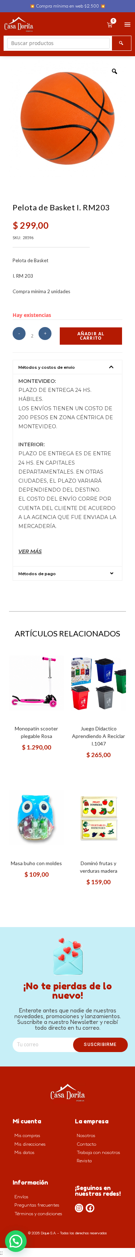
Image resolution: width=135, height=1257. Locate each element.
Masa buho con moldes (36, 863)
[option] (67, 118)
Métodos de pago (37, 573)
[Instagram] (79, 1208)
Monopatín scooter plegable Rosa (36, 732)
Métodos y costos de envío (46, 367)
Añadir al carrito (91, 336)
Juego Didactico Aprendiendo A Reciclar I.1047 (98, 736)
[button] (67, 367)
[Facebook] (90, 1208)
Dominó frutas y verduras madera (98, 867)
